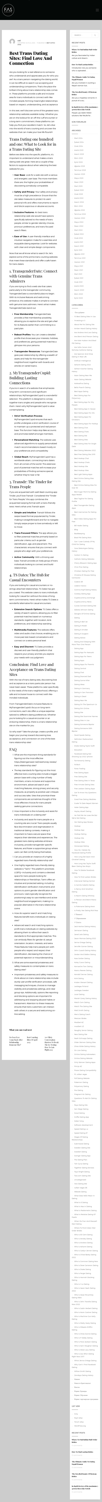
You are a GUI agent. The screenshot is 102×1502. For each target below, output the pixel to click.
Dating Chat (79, 672)
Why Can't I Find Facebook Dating (84, 1366)
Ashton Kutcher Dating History (82, 370)
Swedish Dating (80, 1152)
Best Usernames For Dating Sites (84, 513)
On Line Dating (80, 1050)
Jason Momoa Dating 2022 (85, 938)
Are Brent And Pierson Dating (86, 336)
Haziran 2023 (79, 174)
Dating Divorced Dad (82, 676)
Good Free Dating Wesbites (85, 799)
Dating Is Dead (80, 696)
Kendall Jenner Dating (83, 974)
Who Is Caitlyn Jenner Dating (86, 1251)
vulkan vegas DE (80, 1188)
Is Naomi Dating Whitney (84, 896)
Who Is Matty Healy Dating (85, 1323)
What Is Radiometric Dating (85, 1210)
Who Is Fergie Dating (82, 1273)
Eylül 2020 (78, 298)
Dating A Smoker (81, 630)
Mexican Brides (80, 1018)
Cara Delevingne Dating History (82, 549)
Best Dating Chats (81, 432)
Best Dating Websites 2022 (85, 450)
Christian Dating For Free (84, 571)
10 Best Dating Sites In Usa (85, 316)
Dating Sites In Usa (81, 720)
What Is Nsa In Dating (83, 1206)
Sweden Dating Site (82, 1148)
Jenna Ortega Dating (82, 942)
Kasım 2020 (79, 290)
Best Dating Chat (81, 428)
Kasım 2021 (79, 246)
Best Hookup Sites (81, 470)
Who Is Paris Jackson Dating (85, 1342)
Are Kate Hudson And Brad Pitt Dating (84, 341)
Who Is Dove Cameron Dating (86, 1265)
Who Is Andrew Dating (83, 1243)
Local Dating (79, 994)
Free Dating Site (80, 777)
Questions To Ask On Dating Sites (84, 1099)
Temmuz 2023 (80, 170)
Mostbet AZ (79, 1022)
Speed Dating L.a (81, 1129)
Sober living (79, 1121)
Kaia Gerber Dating (82, 958)
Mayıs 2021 (78, 266)
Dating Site (78, 712)
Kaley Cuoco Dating (82, 962)
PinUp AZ (78, 1066)
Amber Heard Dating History (85, 328)
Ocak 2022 (78, 238)
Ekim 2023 (78, 158)
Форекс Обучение (81, 1395)
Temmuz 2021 (80, 258)
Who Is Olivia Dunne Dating (85, 1334)
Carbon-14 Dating (81, 555)
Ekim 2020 (78, 294)
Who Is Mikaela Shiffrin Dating (82, 1328)
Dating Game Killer (82, 680)
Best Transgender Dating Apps (83, 506)
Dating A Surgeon (81, 634)
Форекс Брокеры (80, 1391)
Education (78, 750)
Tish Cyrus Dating (81, 1164)
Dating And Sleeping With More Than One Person (83, 643)
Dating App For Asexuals (84, 652)
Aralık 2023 (78, 150)
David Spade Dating (82, 735)
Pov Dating (78, 1090)
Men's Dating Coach (82, 1014)
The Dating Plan (80, 1160)
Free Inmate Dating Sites (84, 785)
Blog (76, 530)
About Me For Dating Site (84, 324)
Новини (77, 1379)
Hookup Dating (80, 834)
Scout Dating (79, 1113)
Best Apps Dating (81, 391)
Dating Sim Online (81, 708)
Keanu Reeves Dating (82, 970)
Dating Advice (79, 638)
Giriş (76, 1414)
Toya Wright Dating (82, 1172)
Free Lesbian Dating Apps (84, 789)
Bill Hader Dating (81, 526)
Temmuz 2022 (80, 214)
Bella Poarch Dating (82, 387)
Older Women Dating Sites (85, 1042)
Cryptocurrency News (82, 602)
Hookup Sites (79, 842)
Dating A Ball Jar (81, 622)
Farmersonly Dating (82, 761)
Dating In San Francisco (83, 692)
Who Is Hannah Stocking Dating (83, 1278)
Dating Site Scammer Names (86, 716)
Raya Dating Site (81, 1105)
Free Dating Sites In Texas (84, 781)
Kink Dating (79, 978)
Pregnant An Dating (82, 1094)
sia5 (19, 40)
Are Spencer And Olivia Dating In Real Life (82, 355)
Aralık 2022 (78, 198)
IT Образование (80, 918)
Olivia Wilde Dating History (85, 1046)
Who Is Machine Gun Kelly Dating (84, 1317)
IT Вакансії (78, 914)
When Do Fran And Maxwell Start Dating (84, 1222)
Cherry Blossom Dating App (85, 563)
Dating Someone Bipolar (84, 724)
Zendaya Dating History (83, 1375)
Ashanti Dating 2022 (82, 365)
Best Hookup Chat (81, 458)
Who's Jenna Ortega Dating (85, 1361)
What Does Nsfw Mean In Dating (83, 1197)
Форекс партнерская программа (86, 1399)
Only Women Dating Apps (84, 1062)
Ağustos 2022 (79, 210)
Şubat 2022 (79, 234)
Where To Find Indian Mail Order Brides (83, 1229)
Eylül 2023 (78, 162)
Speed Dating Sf (80, 1133)
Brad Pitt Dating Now (82, 538)
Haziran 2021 (79, 262)
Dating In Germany (82, 688)
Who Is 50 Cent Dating (83, 1235)
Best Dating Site (80, 436)
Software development (83, 1125)
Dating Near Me (80, 700)
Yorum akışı (79, 1422)
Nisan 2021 (78, 270)
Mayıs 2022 (78, 222)
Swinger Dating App (82, 1156)
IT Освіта (77, 922)
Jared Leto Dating (81, 934)
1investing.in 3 (79, 320)
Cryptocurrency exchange (84, 598)
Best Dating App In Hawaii (84, 409)
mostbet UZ (79, 1026)
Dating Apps (79, 660)
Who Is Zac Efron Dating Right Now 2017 (83, 1355)
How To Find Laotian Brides (82, 64)
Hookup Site (79, 838)
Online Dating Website (83, 1058)
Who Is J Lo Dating (81, 1284)
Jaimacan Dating (81, 930)
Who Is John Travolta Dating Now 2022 (84, 1303)
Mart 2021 (78, 274)
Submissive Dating (81, 1144)
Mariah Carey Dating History (85, 998)
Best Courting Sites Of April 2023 (32, 1040)
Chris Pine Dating (81, 567)
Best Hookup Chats (82, 462)
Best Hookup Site (81, 466)
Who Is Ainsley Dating (83, 1239)
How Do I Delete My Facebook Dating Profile (81, 851)
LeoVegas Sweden (81, 990)
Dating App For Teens (83, 656)
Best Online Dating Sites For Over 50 (84, 486)
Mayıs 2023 (78, 178)
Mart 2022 (78, 230)
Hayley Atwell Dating (82, 811)
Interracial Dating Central (84, 881)
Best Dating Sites (81, 440)
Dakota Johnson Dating (83, 610)
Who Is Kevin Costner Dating (85, 1312)
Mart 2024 (78, 138)
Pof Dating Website (82, 1078)
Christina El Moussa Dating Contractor (84, 576)
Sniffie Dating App (81, 1117)
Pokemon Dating (81, 1082)
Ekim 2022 (78, 206)
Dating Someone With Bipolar (82, 729)
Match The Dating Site (83, 1006)
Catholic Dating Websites (84, 559)
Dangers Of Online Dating (84, 614)
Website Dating (80, 1192)
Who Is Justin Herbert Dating (85, 1308)
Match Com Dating (82, 1002)
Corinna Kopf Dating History (85, 590)
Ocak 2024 (78, 146)
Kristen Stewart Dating (83, 982)
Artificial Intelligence (82, 361)
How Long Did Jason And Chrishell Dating (83, 858)
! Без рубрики (79, 312)
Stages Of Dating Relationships (80, 1138)
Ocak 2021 (78, 282)
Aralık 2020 (79, 286)
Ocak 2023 (78, 194)
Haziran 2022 (79, 218)
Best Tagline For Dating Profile (82, 500)
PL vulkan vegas (80, 1074)
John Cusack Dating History (85, 950)
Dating (77, 618)
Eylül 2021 (78, 250)
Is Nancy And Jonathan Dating (82, 890)
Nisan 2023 (78, 182)
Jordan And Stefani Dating (85, 954)
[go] (95, 35)
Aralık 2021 (78, 242)
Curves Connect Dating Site (85, 606)
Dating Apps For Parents (84, 664)
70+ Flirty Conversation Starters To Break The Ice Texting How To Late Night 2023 (52, 1043)
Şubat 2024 (79, 142)
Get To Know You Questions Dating (84, 794)
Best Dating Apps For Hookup (86, 424)
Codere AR (78, 582)
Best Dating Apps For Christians (81, 418)
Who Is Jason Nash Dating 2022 (83, 1289)
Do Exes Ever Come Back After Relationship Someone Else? (16, 1041)
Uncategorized (80, 1180)
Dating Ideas (79, 684)
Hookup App (79, 830)
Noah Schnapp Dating (83, 1038)
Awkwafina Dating (81, 383)
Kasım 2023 (79, 154)
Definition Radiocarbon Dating (82, 740)
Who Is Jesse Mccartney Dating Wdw (82, 1296)
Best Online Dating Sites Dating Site (83, 479)
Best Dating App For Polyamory (81, 396)
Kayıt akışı (78, 1418)
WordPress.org (80, 1426)
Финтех (77, 1387)
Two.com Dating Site (82, 1176)
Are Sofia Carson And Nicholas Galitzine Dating (82, 348)
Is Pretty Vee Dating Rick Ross (86, 910)
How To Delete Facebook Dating (83, 871)
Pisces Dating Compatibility (85, 1070)
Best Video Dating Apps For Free (84, 520)
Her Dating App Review (83, 822)
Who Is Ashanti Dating (83, 1247)
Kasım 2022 (79, 202)
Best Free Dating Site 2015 (84, 454)
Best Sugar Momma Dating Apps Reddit (84, 493)
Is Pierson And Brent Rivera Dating (84, 901)
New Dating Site (80, 1034)
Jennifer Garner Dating (83, 946)
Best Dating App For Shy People (83, 403)
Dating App (78, 648)
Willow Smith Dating (82, 1371)
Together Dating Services (84, 1168)
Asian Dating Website (82, 379)
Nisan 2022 (78, 226)
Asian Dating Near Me (83, 375)
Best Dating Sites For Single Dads (84, 445)
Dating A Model (80, 626)
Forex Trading (79, 769)
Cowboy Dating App (82, 594)
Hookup (77, 826)
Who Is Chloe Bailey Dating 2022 (84, 1256)
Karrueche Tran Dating (83, 966)
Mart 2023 (78, 186)
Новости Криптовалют (82, 1383)
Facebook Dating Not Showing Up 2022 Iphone (82, 755)
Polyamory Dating (81, 1086)
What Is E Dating (81, 1202)
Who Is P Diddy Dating (83, 1338)
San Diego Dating (81, 1109)
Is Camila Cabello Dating (84, 885)
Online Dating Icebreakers (84, 1054)
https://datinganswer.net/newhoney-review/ (35, 762)
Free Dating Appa (81, 773)
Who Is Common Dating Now (86, 1261)
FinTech (77, 765)
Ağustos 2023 (79, 166)
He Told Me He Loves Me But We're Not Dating (84, 816)
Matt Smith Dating (81, 1010)
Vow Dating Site (80, 1184)
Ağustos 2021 (79, 254)
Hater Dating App (81, 807)
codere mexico (80, 586)
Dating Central (80, 668)
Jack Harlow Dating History (85, 926)
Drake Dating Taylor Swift (84, 746)
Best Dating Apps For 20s (84, 413)
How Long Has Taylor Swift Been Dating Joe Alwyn (84, 864)
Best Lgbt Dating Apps (83, 474)
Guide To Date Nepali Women (86, 803)
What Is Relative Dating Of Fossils (83, 1215)
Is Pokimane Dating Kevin (84, 906)
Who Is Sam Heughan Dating (86, 1346)
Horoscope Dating (81, 846)
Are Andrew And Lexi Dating (85, 332)
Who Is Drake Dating (82, 1269)
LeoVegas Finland (81, 986)
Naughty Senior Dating (83, 1030)
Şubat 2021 (78, 278)
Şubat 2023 (79, 190)
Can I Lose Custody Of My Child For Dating (83, 543)
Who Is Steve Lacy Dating (84, 1350)
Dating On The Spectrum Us (85, 704)
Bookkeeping (79, 534)
